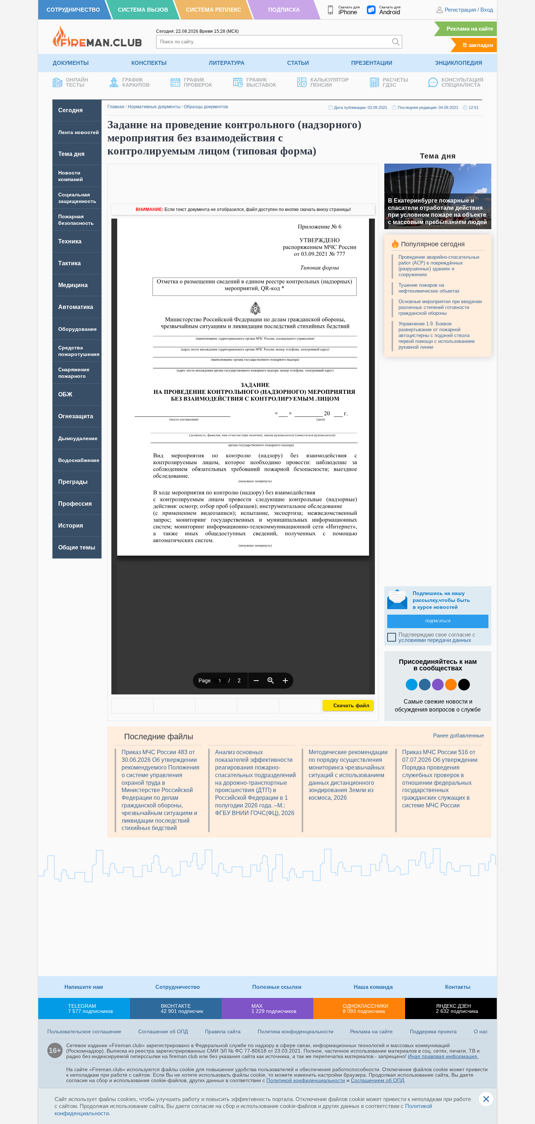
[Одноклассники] (174, 705)
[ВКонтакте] (132, 705)
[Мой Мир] (300, 705)
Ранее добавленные (458, 735)
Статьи (298, 63)
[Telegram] (258, 705)
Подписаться (438, 621)
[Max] (438, 684)
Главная (115, 106)
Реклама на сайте (470, 29)
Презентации (371, 63)
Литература (227, 63)
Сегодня (70, 110)
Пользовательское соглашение (84, 1031)
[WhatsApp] (216, 705)
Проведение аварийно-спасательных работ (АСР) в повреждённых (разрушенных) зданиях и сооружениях (439, 265)
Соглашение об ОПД (163, 1031)
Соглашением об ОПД (377, 1080)
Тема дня (71, 154)
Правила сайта (223, 1031)
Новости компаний (70, 176)
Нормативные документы (154, 106)
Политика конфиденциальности (295, 1031)
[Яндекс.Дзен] (464, 684)
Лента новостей (78, 132)
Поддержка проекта (433, 1031)
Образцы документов (206, 106)
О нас (481, 1031)
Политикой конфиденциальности (305, 1080)
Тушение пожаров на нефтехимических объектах (429, 288)
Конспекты (149, 63)
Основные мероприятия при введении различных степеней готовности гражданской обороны (440, 307)
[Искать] (396, 41)
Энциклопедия (458, 63)
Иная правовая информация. (443, 1056)
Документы (71, 63)
